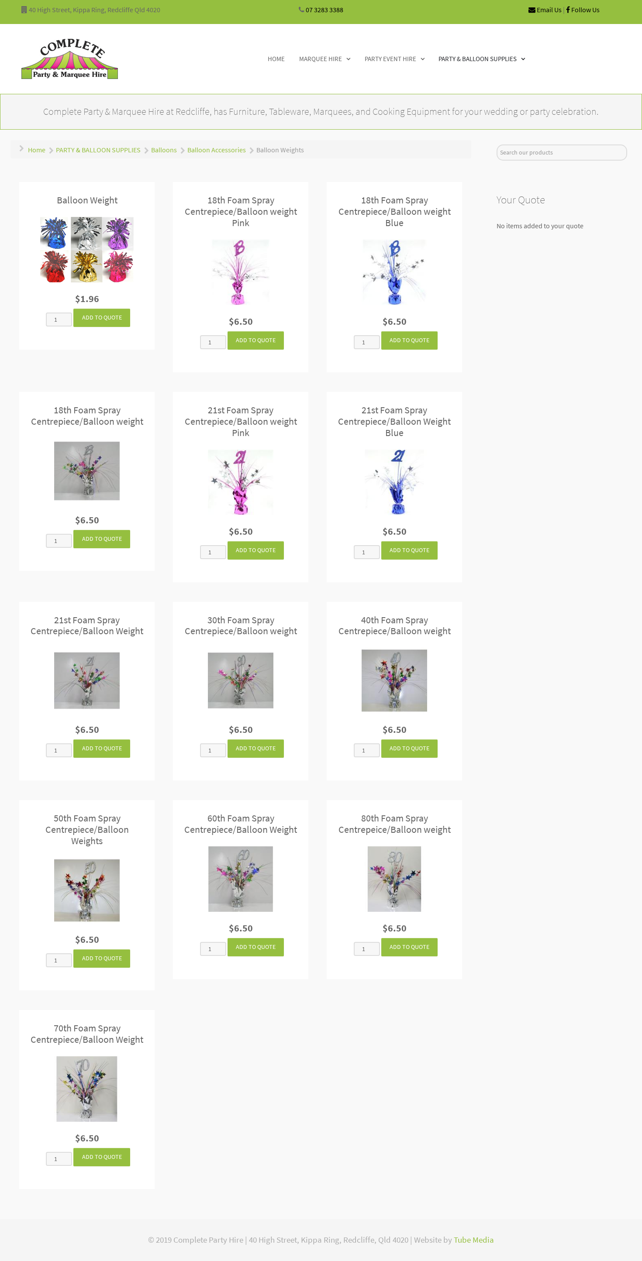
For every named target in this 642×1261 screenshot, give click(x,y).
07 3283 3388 (324, 9)
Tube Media (474, 1240)
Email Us (548, 9)
